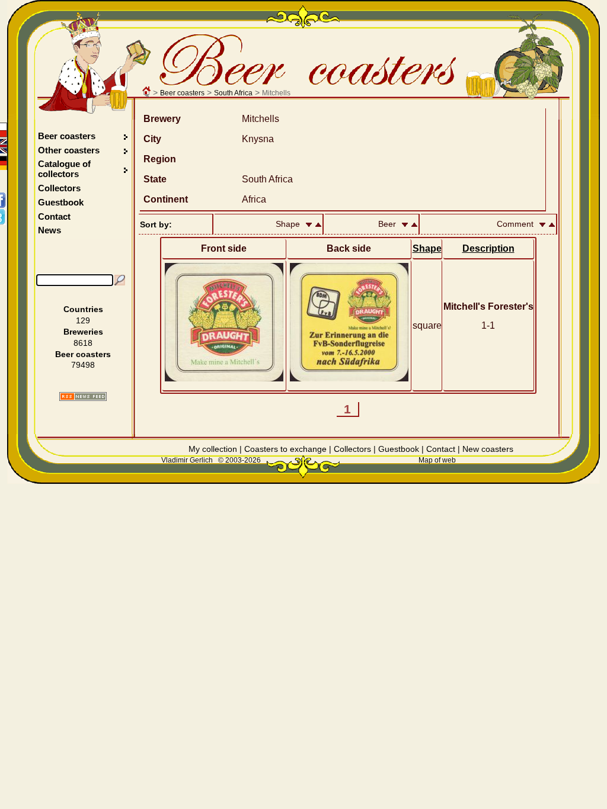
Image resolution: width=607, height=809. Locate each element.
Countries (83, 309)
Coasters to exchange (285, 449)
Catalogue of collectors (64, 169)
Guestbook (61, 202)
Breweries (83, 331)
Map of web (437, 460)
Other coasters (70, 150)
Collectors (59, 188)
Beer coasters (182, 93)
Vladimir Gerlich (187, 460)
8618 (83, 343)
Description (488, 248)
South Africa (233, 93)
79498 (83, 365)
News (49, 230)
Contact (54, 216)
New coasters (487, 449)
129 (83, 320)
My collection (213, 449)
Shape (427, 248)
